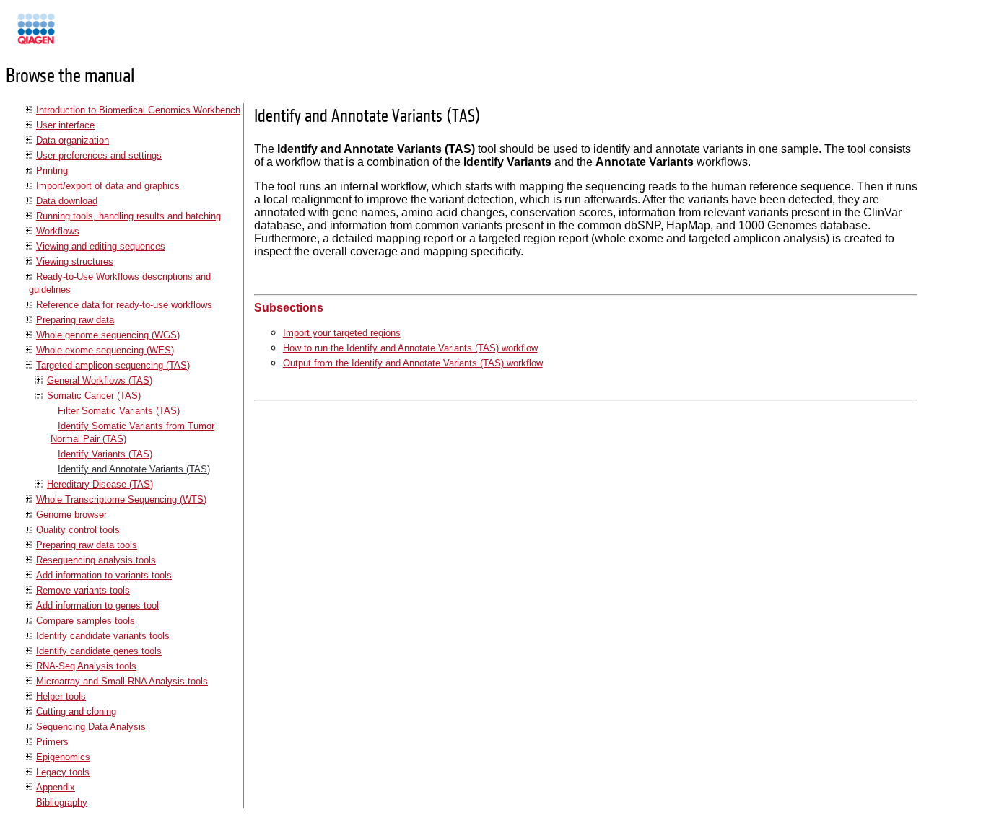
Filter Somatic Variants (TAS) (119, 410)
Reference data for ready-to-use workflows (124, 304)
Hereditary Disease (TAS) (100, 484)
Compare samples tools (85, 620)
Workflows (57, 231)
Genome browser (71, 514)
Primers (52, 741)
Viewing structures (74, 261)
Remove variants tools (83, 590)
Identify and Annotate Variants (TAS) (134, 469)
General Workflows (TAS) (99, 380)
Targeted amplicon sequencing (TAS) (113, 365)
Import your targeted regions (342, 332)
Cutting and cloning (76, 711)
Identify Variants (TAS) (105, 454)
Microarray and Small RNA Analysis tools (122, 681)
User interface (65, 125)
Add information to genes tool (97, 605)
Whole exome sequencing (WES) (105, 350)
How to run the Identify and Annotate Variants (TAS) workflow (410, 348)
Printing (52, 170)
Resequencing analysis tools (96, 560)
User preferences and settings (99, 155)
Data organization (72, 140)
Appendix (55, 787)
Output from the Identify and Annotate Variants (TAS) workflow (413, 363)
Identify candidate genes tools (99, 650)
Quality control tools (78, 529)
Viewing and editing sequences (100, 246)
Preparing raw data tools (86, 544)
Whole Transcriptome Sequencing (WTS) (121, 499)
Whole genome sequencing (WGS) (108, 335)
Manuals (75, 35)
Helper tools (61, 696)
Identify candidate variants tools (103, 635)
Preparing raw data (75, 319)
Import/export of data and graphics (108, 185)
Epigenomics (63, 756)
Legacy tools (63, 772)
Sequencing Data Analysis (91, 726)
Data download (66, 200)
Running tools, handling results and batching (128, 216)
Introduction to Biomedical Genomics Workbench (138, 110)
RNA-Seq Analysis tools (86, 666)
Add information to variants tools (104, 575)
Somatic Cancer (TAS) (94, 395)
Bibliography (61, 802)
